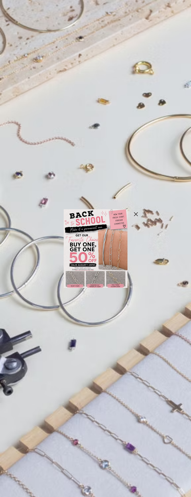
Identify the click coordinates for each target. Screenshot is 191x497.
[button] (136, 214)
